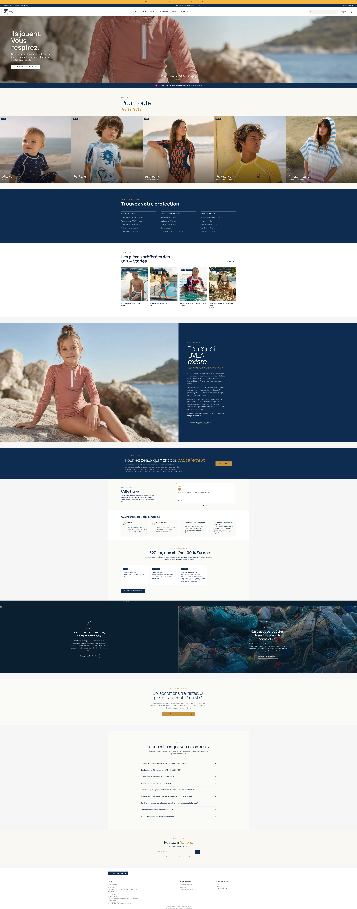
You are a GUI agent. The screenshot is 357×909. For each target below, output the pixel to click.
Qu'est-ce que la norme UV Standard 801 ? (158, 776)
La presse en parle (114, 896)
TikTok (126, 873)
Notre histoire (8, 5)
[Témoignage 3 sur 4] (206, 505)
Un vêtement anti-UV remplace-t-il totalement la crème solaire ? (167, 796)
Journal (16, 5)
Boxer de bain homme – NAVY (159, 303)
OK (197, 852)
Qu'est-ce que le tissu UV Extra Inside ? (157, 783)
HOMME (144, 12)
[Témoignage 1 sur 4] (203, 505)
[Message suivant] (204, 5)
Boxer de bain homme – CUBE (130, 303)
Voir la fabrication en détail (133, 591)
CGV (178, 906)
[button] (175, 79)
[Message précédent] (168, 5)
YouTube (114, 873)
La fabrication (112, 887)
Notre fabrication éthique (266, 656)
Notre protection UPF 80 (88, 656)
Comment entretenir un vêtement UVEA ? (158, 810)
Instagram (122, 873)
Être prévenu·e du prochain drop (177, 714)
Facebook (110, 873)
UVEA (174, 12)
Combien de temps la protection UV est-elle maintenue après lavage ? (169, 803)
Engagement (24, 5)
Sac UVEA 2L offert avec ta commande (120, 903)
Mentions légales (170, 906)
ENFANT (153, 12)
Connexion (183, 887)
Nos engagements (114, 894)
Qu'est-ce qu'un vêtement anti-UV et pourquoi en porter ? (164, 763)
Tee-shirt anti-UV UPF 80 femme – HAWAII (193, 303)
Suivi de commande (186, 885)
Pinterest (118, 873)
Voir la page (222, 463)
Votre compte (186, 881)
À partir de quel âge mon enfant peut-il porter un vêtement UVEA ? (168, 790)
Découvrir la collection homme (28, 70)
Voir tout (231, 261)
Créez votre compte (186, 889)
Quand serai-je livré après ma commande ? (158, 816)
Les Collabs (184, 12)
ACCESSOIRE (164, 12)
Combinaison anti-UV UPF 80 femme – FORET (221, 304)
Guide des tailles (186, 906)
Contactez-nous (348, 5)
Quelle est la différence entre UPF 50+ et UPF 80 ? (161, 770)
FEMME (134, 12)
